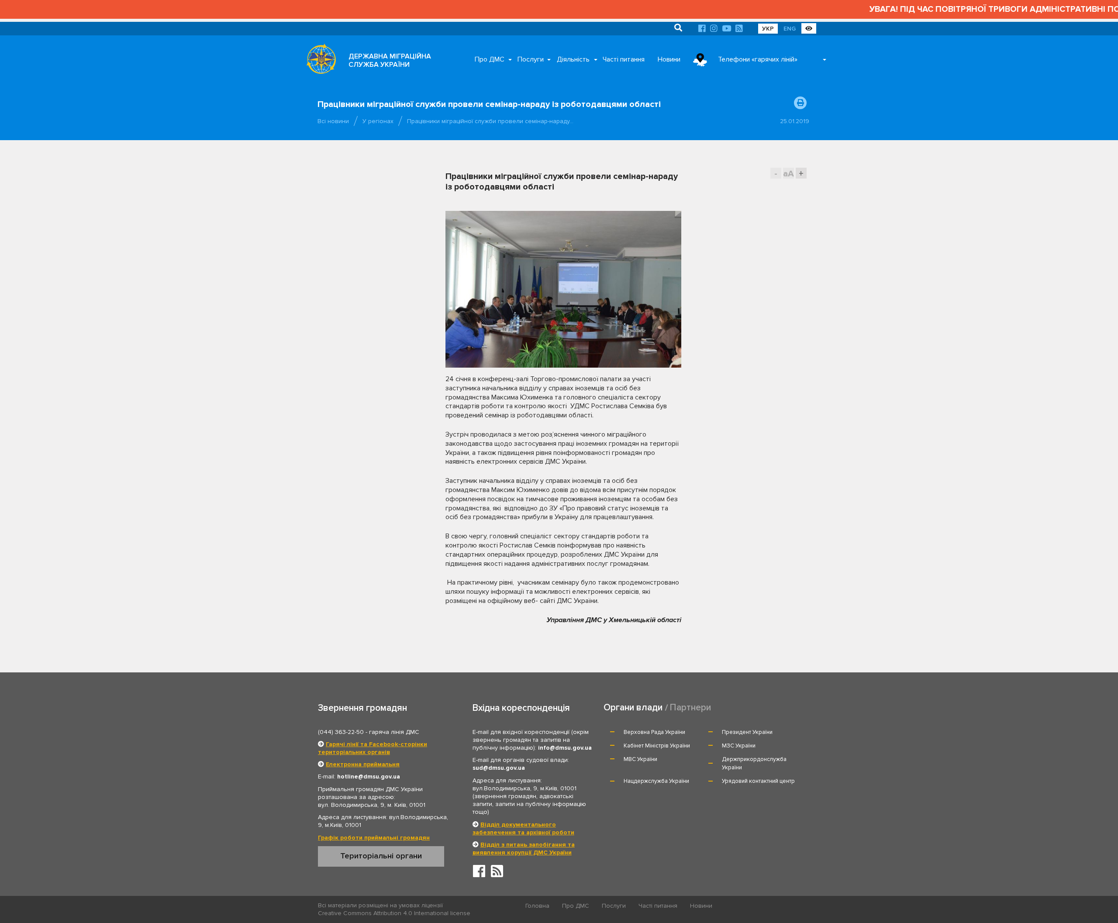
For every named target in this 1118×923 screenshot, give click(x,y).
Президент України (747, 732)
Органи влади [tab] (633, 707)
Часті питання (624, 59)
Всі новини (333, 121)
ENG (789, 28)
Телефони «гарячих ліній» (757, 59)
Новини (669, 59)
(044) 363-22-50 (341, 732)
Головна (537, 905)
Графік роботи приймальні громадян (374, 837)
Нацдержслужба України (656, 781)
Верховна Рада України (654, 732)
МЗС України (739, 745)
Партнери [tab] (690, 707)
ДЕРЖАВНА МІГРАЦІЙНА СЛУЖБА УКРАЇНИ (390, 60)
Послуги (531, 59)
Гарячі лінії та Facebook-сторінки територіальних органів (372, 748)
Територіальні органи (381, 856)
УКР (768, 28)
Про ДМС (489, 59)
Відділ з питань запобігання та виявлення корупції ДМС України (524, 848)
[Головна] (319, 61)
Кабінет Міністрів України (657, 745)
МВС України (640, 759)
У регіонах (377, 121)
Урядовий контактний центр (758, 781)
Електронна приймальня (363, 764)
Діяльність (573, 59)
